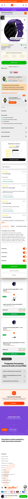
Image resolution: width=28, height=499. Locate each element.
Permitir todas (14, 266)
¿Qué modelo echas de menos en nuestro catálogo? (8, 475)
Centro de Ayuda (4, 456)
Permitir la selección (14, 270)
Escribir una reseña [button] (14, 159)
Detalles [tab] (13, 226)
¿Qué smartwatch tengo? (8, 13)
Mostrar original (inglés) (8, 181)
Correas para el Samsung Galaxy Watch (10, 16)
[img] (5, 171)
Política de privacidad (5, 482)
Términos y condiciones (6, 480)
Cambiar (20, 80)
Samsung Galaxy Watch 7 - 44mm (13, 78)
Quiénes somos (13, 429)
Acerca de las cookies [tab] (21, 226)
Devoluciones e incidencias (6, 463)
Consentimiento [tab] (5, 226)
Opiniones (3, 478)
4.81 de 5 (17, 146)
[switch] (25, 253)
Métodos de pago (4, 460)
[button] (4, 45)
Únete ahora (13, 403)
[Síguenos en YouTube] (5, 487)
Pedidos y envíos (4, 458)
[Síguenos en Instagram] (2, 487)
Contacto (4, 429)
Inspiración (3, 469)
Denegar (14, 275)
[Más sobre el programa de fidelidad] (18, 66)
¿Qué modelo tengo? (5, 472)
